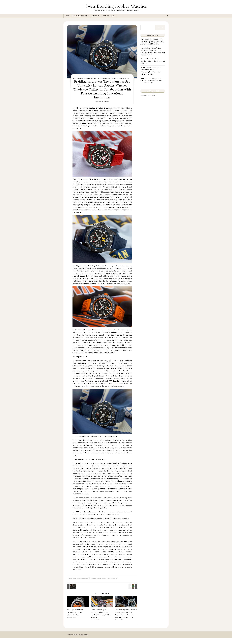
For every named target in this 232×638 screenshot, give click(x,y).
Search (160, 27)
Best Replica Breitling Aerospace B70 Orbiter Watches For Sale (75, 612)
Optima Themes (82, 634)
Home (67, 15)
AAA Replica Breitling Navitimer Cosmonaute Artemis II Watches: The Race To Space (152, 80)
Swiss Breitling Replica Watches (116, 6)
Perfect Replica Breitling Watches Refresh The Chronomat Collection (152, 61)
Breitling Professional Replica (85, 78)
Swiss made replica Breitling (100, 337)
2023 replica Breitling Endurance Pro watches (93, 440)
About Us (96, 15)
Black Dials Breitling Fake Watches (78, 578)
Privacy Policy (109, 15)
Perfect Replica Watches (121, 78)
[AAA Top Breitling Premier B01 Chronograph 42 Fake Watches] (133, 586)
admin (107, 101)
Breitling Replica (80, 15)
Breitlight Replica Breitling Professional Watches (104, 578)
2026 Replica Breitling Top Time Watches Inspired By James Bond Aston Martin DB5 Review (152, 42)
